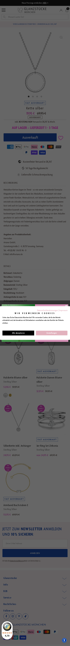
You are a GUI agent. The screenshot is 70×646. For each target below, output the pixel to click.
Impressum (63, 310)
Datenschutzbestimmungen (47, 310)
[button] (64, 640)
